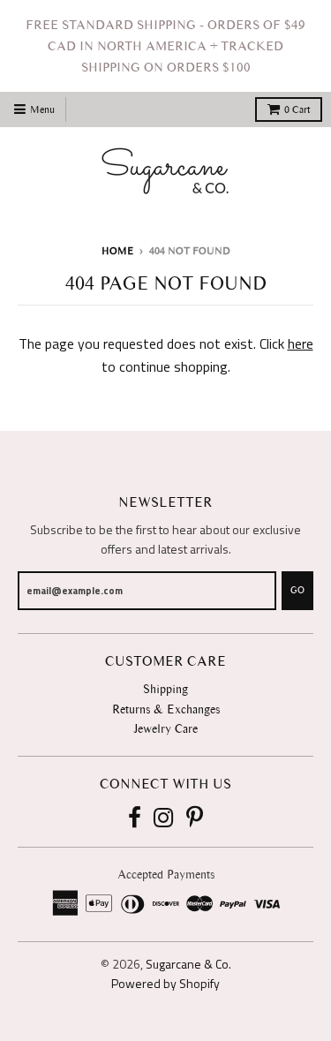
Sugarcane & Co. (188, 963)
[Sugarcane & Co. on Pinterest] (194, 819)
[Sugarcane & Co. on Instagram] (164, 819)
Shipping (165, 689)
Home (117, 251)
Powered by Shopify (165, 983)
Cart (297, 109)
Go (297, 590)
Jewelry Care (165, 728)
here (300, 343)
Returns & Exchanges (166, 709)
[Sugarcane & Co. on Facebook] (134, 819)
